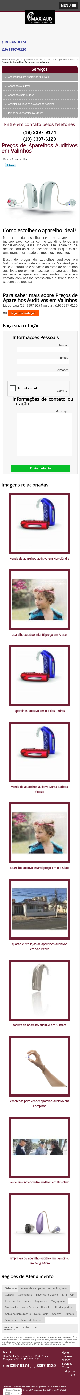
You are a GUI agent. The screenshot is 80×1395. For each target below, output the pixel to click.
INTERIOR (67, 1294)
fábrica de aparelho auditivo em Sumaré (39, 1025)
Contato (66, 1367)
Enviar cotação (40, 468)
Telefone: (62, 370)
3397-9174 (17, 42)
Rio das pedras (63, 1307)
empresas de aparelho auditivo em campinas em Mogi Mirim (40, 1260)
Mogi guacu (58, 1301)
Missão (66, 1360)
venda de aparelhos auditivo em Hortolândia (39, 558)
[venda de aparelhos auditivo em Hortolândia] (39, 523)
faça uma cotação (23, 313)
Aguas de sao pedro (33, 1288)
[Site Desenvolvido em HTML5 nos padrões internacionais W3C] (12, 1393)
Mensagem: (64, 411)
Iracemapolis (12, 1301)
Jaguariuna (40, 1301)
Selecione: (11, 1288)
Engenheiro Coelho (46, 1294)
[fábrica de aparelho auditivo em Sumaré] (39, 990)
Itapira (27, 1301)
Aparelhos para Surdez (21, 95)
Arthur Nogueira (57, 1288)
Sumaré (69, 1313)
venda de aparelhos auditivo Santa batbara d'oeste (39, 789)
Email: (64, 357)
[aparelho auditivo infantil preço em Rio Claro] (39, 832)
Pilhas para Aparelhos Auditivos (25, 113)
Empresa (67, 1356)
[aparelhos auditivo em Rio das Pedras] (39, 675)
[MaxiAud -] (40, 18)
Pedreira (46, 1307)
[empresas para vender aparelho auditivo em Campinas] (39, 1066)
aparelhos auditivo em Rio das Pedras (40, 711)
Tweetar (10, 165)
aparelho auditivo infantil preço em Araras (39, 635)
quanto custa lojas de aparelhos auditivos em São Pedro (39, 946)
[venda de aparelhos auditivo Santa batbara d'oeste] (39, 751)
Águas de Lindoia (31, 1320)
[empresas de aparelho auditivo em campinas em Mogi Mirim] (39, 1223)
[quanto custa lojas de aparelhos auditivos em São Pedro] (39, 909)
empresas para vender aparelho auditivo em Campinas (39, 1103)
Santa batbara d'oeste (18, 1313)
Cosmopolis (25, 1294)
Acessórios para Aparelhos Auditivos (28, 77)
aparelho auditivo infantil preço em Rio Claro (39, 868)
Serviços (40, 69)
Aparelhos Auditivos (19, 86)
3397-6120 (17, 49)
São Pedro (11, 1320)
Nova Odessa (30, 1307)
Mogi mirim (11, 1307)
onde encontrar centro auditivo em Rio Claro (39, 1182)
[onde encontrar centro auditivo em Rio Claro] (39, 1147)
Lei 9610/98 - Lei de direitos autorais (47, 1344)
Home (65, 1352)
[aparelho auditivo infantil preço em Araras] (39, 599)
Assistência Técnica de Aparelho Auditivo (31, 104)
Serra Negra (41, 1313)
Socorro (56, 1313)
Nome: (64, 345)
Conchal (10, 1294)
